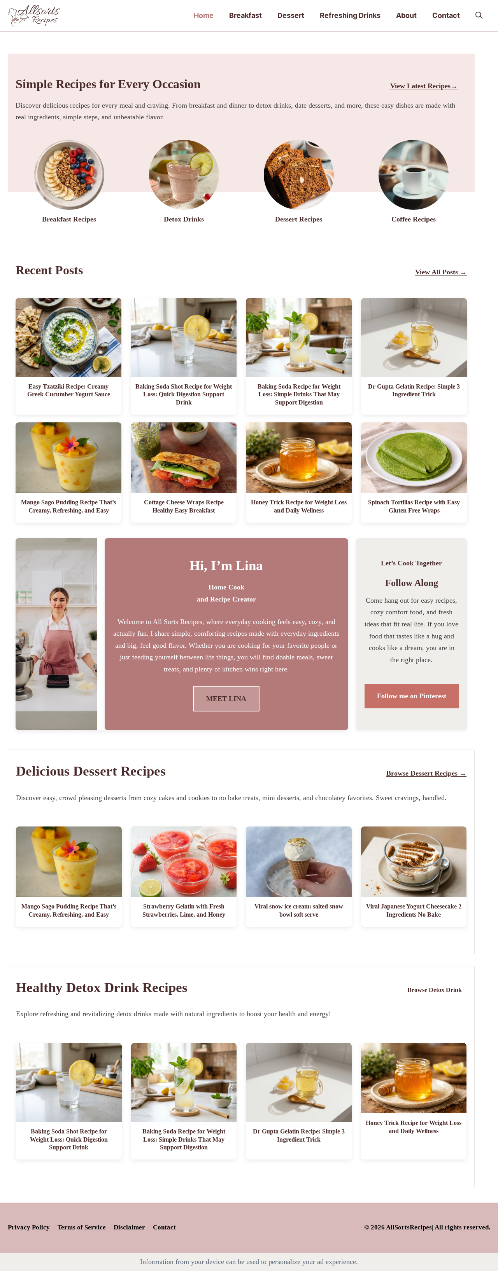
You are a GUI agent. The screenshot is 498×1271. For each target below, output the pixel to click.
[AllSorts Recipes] (34, 15)
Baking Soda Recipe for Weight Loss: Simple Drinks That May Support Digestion (299, 394)
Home (204, 15)
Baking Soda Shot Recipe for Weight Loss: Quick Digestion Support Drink (183, 394)
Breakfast (245, 15)
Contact (446, 15)
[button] (479, 15)
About (406, 15)
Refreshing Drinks (350, 15)
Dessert (290, 15)
